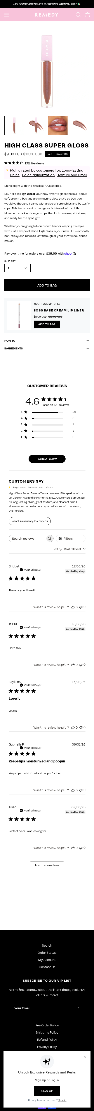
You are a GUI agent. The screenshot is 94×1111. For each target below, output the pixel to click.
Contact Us (47, 967)
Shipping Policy (47, 1032)
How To (9, 340)
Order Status (47, 952)
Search (47, 945)
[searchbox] (27, 538)
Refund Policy (47, 1039)
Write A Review (47, 458)
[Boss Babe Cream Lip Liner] (19, 315)
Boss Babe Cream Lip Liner (59, 310)
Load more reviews (47, 865)
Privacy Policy (47, 1047)
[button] (78, 15)
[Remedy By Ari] (47, 15)
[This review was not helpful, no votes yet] (80, 607)
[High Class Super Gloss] (14, 125)
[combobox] (69, 549)
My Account (47, 960)
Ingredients (13, 348)
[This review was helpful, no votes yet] (73, 607)
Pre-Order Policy (47, 1025)
